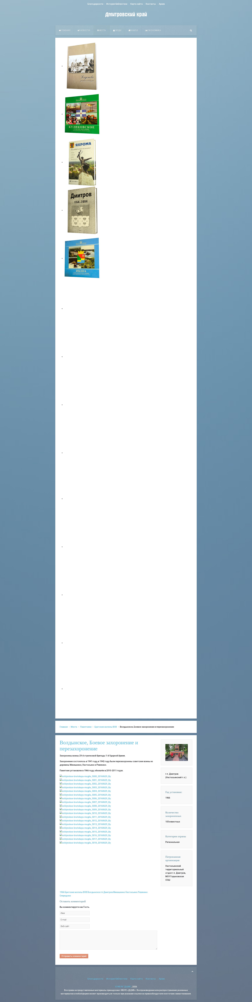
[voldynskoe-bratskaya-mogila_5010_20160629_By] (85, 813)
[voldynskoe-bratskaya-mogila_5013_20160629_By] (85, 824)
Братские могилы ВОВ (105, 727)
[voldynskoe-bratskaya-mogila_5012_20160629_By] (85, 820)
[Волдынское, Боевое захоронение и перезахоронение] (176, 752)
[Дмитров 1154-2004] (82, 210)
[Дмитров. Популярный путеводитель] (82, 308)
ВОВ (85, 892)
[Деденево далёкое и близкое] (82, 66)
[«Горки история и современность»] (82, 689)
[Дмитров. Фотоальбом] (82, 643)
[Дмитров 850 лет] (82, 595)
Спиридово (65, 896)
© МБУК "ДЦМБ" (123, 987)
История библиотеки (116, 4)
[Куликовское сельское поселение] (82, 114)
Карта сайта (136, 4)
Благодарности (95, 4)
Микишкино (119, 892)
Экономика (154, 30)
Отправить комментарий (73, 956)
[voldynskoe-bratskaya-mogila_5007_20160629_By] (85, 802)
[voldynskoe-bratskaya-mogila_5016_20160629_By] (85, 835)
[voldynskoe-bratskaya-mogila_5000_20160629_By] (85, 776)
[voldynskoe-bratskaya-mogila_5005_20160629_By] (85, 794)
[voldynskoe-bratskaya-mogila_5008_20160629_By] (85, 805)
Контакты (151, 4)
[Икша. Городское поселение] (82, 258)
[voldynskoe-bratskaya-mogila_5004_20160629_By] (85, 791)
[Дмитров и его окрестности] (82, 453)
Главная (65, 30)
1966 (62, 892)
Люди (118, 30)
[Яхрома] (82, 162)
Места (102, 30)
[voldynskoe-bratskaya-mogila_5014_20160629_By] (85, 828)
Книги (134, 30)
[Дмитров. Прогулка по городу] (82, 356)
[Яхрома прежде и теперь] (82, 546)
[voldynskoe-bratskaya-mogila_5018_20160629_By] (85, 842)
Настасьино (131, 892)
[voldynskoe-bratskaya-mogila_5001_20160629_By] (85, 780)
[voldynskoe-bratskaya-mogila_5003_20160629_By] (85, 787)
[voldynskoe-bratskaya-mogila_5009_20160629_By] (85, 809)
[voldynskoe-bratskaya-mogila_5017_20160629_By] (85, 839)
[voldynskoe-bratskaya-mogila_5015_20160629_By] (85, 831)
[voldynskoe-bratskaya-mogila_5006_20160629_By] (85, 798)
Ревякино (143, 892)
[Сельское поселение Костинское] (82, 404)
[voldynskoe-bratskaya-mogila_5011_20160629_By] (85, 817)
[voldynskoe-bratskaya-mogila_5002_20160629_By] (85, 783)
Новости (85, 30)
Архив (162, 4)
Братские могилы (74, 892)
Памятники (85, 727)
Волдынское (94, 892)
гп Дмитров (107, 892)
